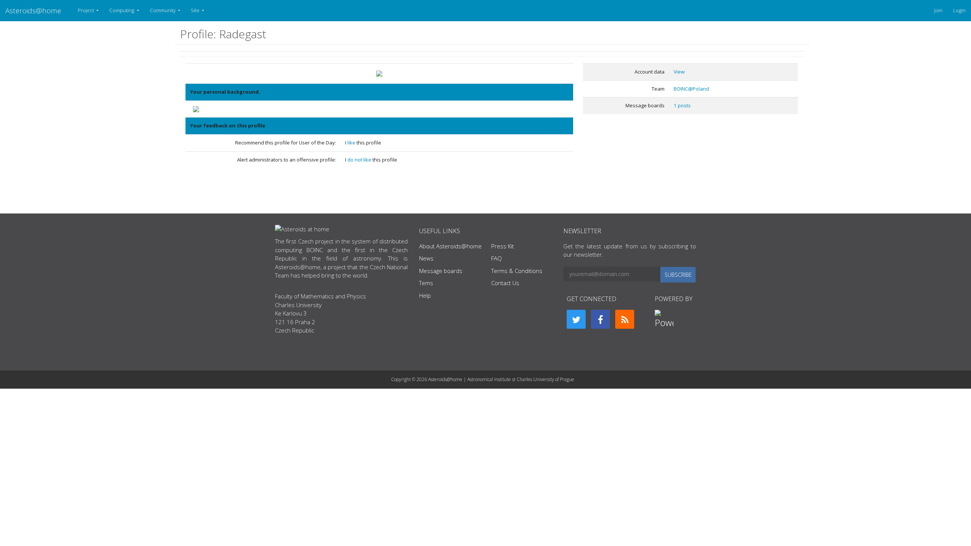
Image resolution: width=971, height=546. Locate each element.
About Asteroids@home (450, 246)
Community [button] (163, 10)
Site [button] (196, 10)
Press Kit (502, 246)
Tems (426, 283)
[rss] (624, 319)
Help (425, 295)
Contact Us (505, 283)
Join (938, 10)
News (426, 258)
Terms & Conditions (516, 271)
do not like (359, 159)
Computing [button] (122, 10)
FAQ (496, 258)
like (352, 142)
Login (959, 10)
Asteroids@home (33, 10)
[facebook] (600, 319)
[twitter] (576, 319)
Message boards (440, 271)
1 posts (682, 105)
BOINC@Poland (691, 88)
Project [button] (86, 10)
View (679, 71)
